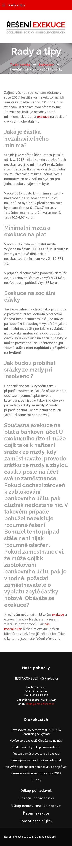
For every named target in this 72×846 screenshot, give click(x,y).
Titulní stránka (20, 64)
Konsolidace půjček (36, 821)
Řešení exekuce (36, 813)
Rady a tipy (16, 5)
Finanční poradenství (36, 798)
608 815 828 (40, 695)
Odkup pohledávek (36, 790)
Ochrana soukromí (45, 836)
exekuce (43, 116)
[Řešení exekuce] (36, 28)
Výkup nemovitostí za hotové (36, 805)
